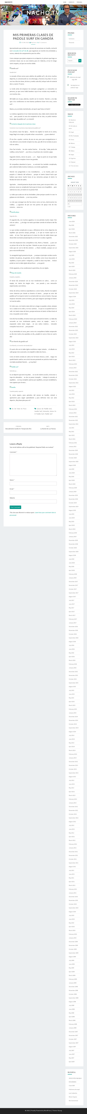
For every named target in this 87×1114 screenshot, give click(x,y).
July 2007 (71, 1050)
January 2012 (72, 848)
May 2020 (71, 476)
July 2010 (71, 915)
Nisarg (60, 1110)
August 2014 (72, 731)
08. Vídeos (71, 151)
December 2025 (73, 236)
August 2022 (72, 386)
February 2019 (73, 533)
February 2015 (73, 709)
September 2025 (73, 248)
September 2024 (73, 293)
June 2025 (72, 259)
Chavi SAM (72, 1085)
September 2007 (73, 1043)
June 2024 (72, 304)
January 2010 (72, 938)
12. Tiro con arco (73, 166)
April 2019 (72, 525)
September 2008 (73, 998)
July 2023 (71, 345)
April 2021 (72, 435)
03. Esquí (71, 132)
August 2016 (72, 641)
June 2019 (72, 518)
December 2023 (73, 326)
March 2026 (72, 233)
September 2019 (73, 506)
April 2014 (72, 746)
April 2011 (72, 881)
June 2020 (72, 473)
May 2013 (71, 788)
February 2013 (73, 799)
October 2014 (73, 724)
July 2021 (71, 428)
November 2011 (73, 855)
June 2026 (72, 221)
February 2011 (73, 889)
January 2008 (72, 1028)
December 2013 (73, 761)
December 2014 (73, 716)
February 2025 (73, 274)
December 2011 (73, 851)
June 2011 (72, 874)
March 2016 (72, 660)
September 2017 (73, 593)
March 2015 (72, 705)
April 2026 (72, 229)
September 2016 (73, 638)
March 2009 (72, 975)
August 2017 (72, 596)
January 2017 (72, 623)
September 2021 (73, 424)
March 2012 (72, 840)
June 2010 (72, 919)
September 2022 (73, 383)
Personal (79, 2)
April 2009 (72, 972)
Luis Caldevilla (73, 1093)
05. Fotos (71, 139)
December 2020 (73, 450)
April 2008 (72, 1016)
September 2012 (73, 818)
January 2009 (72, 983)
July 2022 (71, 390)
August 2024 (72, 296)
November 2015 (73, 675)
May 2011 (71, 878)
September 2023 (73, 338)
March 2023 (72, 360)
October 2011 (73, 859)
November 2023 (73, 330)
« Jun (68, 206)
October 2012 (73, 814)
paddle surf (48, 414)
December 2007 (73, 1032)
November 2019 (73, 499)
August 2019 (72, 510)
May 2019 (71, 521)
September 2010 (73, 908)
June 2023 (72, 349)
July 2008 (71, 1005)
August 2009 (72, 956)
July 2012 (71, 825)
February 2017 (73, 619)
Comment (13, 452)
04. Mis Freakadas (74, 136)
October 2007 (73, 1039)
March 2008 (72, 1020)
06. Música (72, 143)
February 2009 (73, 979)
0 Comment (43, 42)
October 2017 (73, 589)
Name (12, 480)
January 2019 (72, 536)
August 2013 (72, 776)
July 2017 (71, 600)
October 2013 (73, 769)
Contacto (71, 2)
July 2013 (71, 780)
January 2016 (72, 668)
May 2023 (71, 353)
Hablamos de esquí (74, 1089)
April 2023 (72, 356)
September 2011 (73, 863)
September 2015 (73, 683)
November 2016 (73, 630)
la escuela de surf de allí (20, 51)
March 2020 (72, 484)
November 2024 (73, 285)
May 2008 (71, 1013)
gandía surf (38, 411)
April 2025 (72, 266)
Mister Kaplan (73, 1097)
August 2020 (72, 465)
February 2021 (73, 443)
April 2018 (72, 570)
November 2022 (73, 375)
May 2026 (71, 225)
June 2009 (72, 964)
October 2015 (73, 679)
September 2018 (73, 551)
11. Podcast (72, 162)
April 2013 (72, 791)
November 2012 (73, 810)
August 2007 (72, 1046)
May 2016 (71, 653)
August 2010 (72, 911)
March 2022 (72, 405)
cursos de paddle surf (44, 409)
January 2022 (72, 413)
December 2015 (73, 671)
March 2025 (72, 270)
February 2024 (73, 319)
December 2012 (73, 806)
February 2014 (73, 754)
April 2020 (72, 480)
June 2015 (72, 694)
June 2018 (72, 563)
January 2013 (72, 803)
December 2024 (73, 281)
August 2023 (72, 341)
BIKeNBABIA (72, 1082)
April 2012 (72, 836)
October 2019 (73, 503)
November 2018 (73, 544)
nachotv (34, 42)
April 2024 (72, 311)
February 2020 (73, 488)
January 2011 (72, 893)
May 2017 (71, 608)
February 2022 (73, 409)
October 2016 (73, 634)
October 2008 (73, 994)
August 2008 (72, 1001)
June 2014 (72, 739)
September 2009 (73, 953)
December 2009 (73, 941)
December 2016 (73, 626)
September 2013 (73, 773)
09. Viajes (71, 154)
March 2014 (72, 750)
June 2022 (72, 394)
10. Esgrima (72, 158)
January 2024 (72, 323)
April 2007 (72, 1061)
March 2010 (72, 930)
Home (64, 2)
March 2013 (72, 795)
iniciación (46, 411)
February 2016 (73, 664)
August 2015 (72, 686)
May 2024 (71, 308)
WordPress (47, 1110)
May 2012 (71, 833)
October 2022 (73, 379)
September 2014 (73, 728)
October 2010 (73, 904)
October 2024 (73, 289)
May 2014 (71, 743)
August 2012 (72, 821)
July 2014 (71, 735)
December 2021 (73, 416)
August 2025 (72, 251)
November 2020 (73, 454)
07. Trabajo (72, 147)
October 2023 (73, 334)
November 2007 (73, 1035)
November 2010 (73, 900)
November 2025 (73, 240)
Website (12, 498)
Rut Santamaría (73, 1100)
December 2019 (73, 495)
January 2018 (72, 578)
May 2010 (71, 923)
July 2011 (71, 870)
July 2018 (71, 559)
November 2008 (73, 990)
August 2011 (72, 866)
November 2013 (73, 765)
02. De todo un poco (19, 409)
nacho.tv (8, 2)
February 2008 (73, 1024)
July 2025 (71, 255)
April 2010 (72, 926)
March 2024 (72, 315)
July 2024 (71, 300)
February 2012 (73, 844)
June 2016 (72, 649)
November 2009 (73, 945)
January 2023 (72, 368)
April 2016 (72, 656)
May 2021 (71, 431)
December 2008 (73, 986)
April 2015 (72, 701)
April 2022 (72, 401)
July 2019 (71, 514)
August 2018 (72, 555)
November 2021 (73, 420)
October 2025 (73, 244)
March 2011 (72, 885)
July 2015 (71, 690)
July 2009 (71, 960)
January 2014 (72, 758)
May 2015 (71, 698)
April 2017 (72, 611)
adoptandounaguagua (75, 1078)
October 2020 (73, 458)
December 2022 (73, 371)
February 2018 (73, 574)
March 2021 (72, 439)
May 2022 (71, 398)
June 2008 (72, 1009)
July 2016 (71, 645)
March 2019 (72, 529)
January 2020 (72, 491)
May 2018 (71, 566)
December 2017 (73, 581)
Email (12, 489)
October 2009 (73, 949)
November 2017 (73, 585)
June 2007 (72, 1054)
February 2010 (73, 934)
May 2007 (71, 1058)
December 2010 (73, 896)
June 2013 (72, 784)
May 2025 (71, 263)
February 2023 (73, 364)
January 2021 (72, 446)
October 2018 (73, 548)
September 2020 (73, 461)
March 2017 (72, 615)
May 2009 (71, 968)
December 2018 (73, 540)
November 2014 (73, 720)
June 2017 (72, 604)
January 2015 (72, 713)
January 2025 (72, 278)
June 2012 (72, 829)
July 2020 (71, 469)
